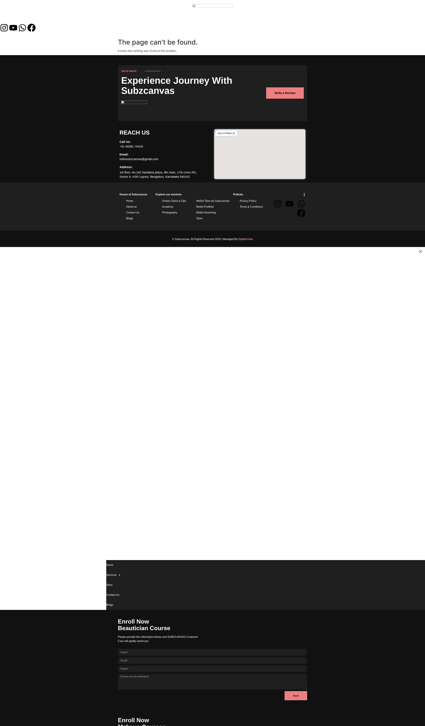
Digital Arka (245, 239)
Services (22, 19)
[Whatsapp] (22, 28)
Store (42, 19)
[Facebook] (31, 28)
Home (7, 19)
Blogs (77, 19)
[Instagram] (4, 28)
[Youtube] (13, 28)
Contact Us (60, 19)
